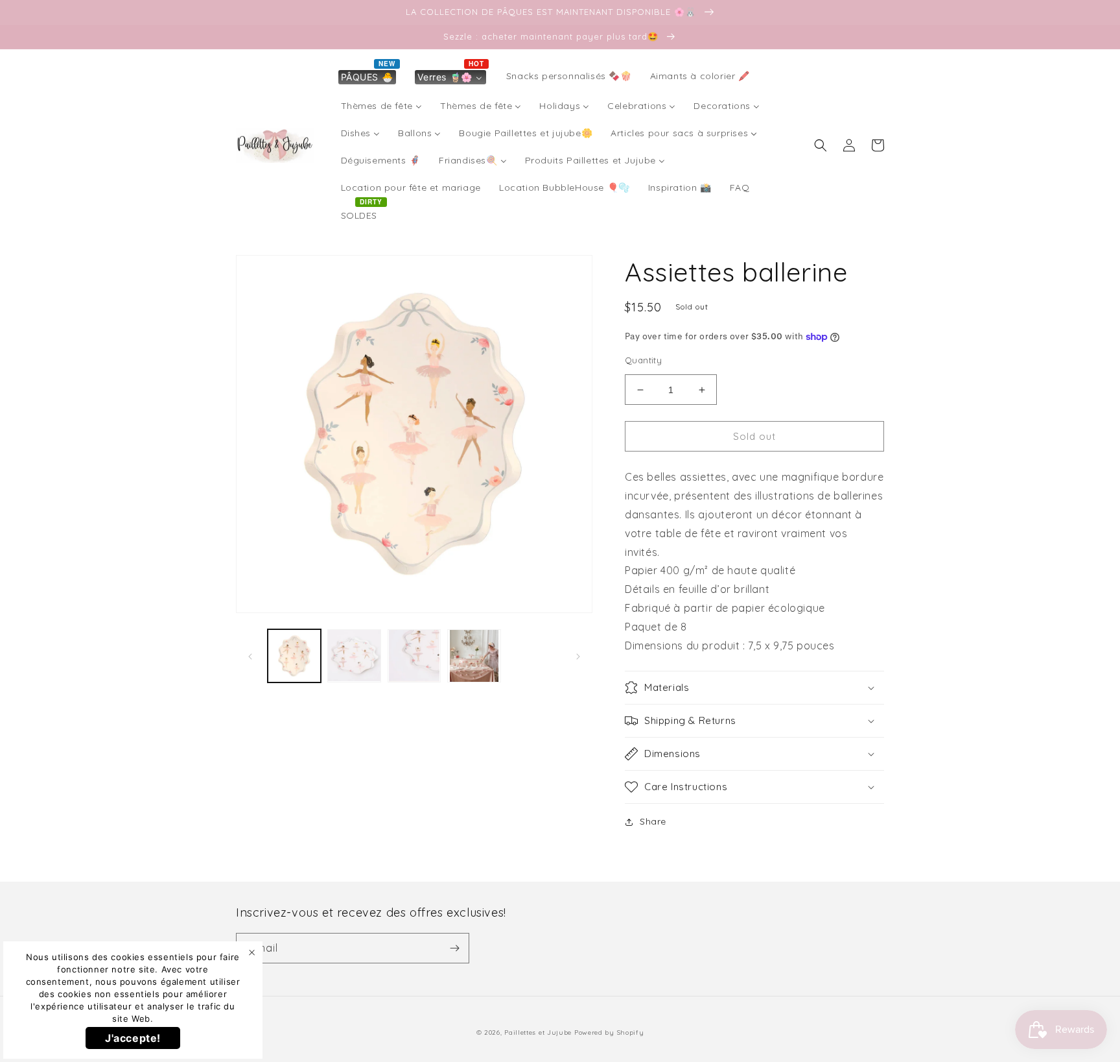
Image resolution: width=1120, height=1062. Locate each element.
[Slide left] (250, 656)
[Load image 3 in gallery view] (414, 655)
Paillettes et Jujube (539, 1032)
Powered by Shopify (609, 1032)
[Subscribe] (454, 948)
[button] (820, 145)
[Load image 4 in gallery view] (473, 655)
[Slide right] (578, 656)
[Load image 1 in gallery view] (294, 655)
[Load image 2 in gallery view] (353, 655)
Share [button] (653, 821)
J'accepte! (133, 1038)
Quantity (643, 360)
